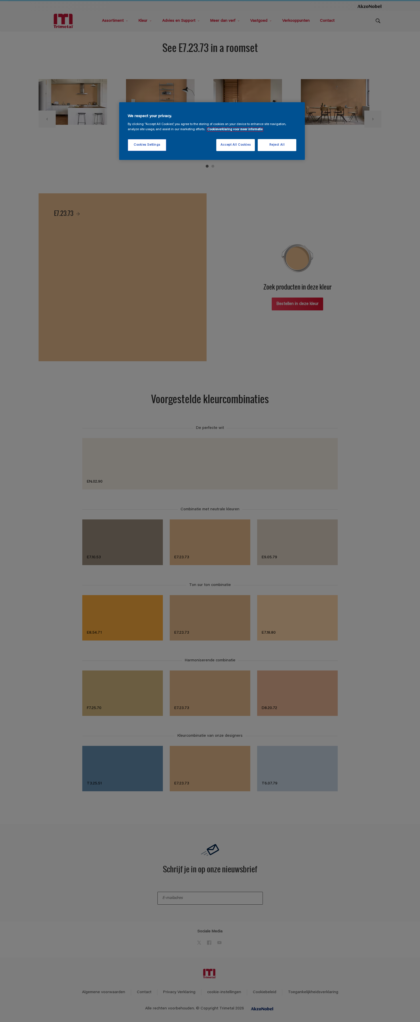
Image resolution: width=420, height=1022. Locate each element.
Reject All (277, 144)
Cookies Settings (147, 144)
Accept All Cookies (236, 144)
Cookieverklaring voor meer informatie (235, 129)
